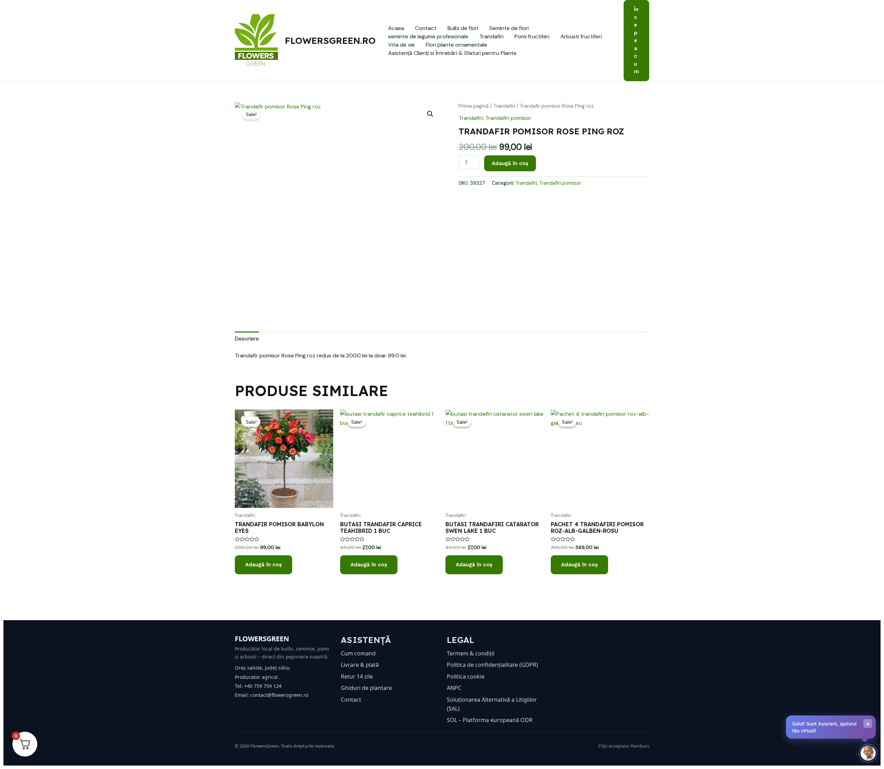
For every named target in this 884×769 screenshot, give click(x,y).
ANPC (454, 688)
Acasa (396, 28)
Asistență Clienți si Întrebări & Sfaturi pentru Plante (452, 53)
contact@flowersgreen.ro (279, 695)
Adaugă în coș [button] (263, 564)
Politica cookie (465, 676)
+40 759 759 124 (262, 686)
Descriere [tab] (247, 338)
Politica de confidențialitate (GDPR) (492, 665)
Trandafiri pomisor (508, 118)
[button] (636, 40)
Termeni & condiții (470, 653)
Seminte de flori (509, 28)
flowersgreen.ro (330, 40)
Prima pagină (474, 106)
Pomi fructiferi (532, 36)
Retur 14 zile (357, 676)
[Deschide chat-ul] (868, 753)
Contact (425, 28)
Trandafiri (491, 36)
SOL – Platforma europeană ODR (489, 720)
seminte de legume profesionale (428, 36)
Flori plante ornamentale (456, 44)
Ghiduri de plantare (366, 688)
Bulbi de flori (463, 28)
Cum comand (358, 653)
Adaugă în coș (510, 163)
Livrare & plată (360, 665)
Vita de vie (401, 44)
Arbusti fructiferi (581, 36)
